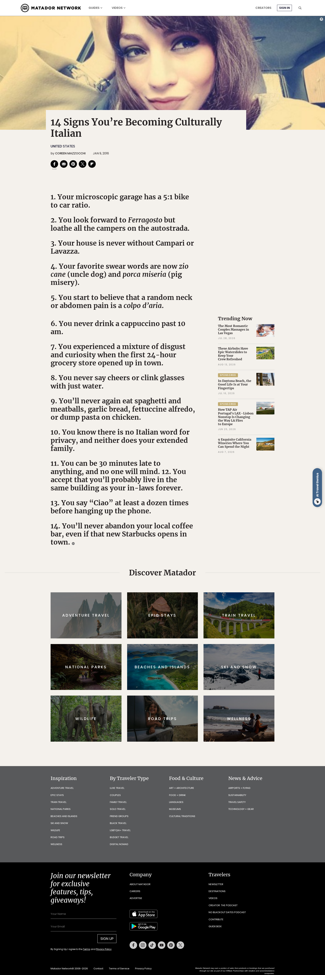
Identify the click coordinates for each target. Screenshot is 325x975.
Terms (167, 512)
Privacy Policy (185, 512)
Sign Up (200, 503)
